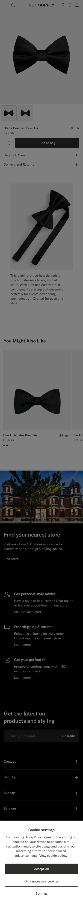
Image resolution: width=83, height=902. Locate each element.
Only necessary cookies (41, 881)
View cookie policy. (53, 855)
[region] (41, 861)
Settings (41, 893)
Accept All (41, 869)
